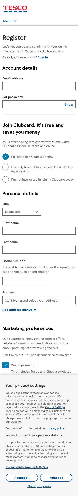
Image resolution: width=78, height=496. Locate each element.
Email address (13, 78)
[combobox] (39, 300)
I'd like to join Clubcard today (32, 157)
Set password (12, 97)
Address (8, 292)
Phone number (13, 260)
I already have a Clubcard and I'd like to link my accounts (42, 169)
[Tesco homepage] (15, 9)
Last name (10, 241)
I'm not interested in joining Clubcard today (42, 179)
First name (10, 222)
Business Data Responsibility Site (27, 467)
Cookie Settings (55, 407)
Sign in (43, 57)
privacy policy (55, 428)
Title (5, 203)
